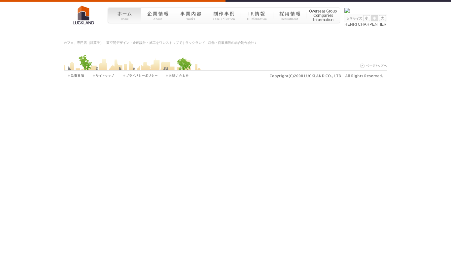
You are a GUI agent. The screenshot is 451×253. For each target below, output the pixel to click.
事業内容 (190, 15)
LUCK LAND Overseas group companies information (323, 15)
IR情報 (256, 15)
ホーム (124, 15)
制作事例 (223, 15)
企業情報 (157, 15)
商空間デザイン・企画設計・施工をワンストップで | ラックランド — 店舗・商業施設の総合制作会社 (86, 15)
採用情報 (289, 15)
